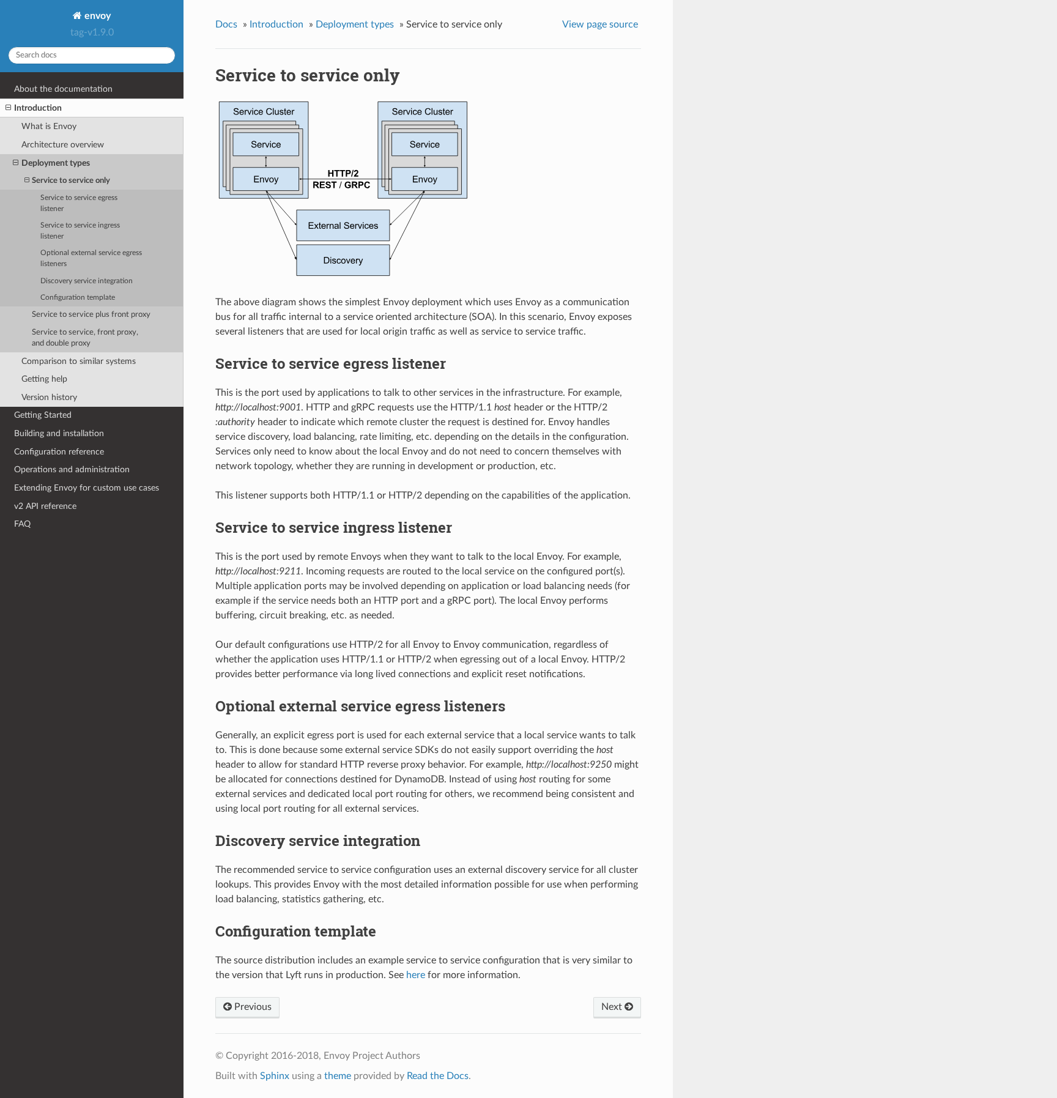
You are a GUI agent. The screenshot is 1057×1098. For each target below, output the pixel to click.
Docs (226, 24)
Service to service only (71, 181)
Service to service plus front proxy (91, 315)
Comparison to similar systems (78, 361)
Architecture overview (62, 144)
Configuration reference (59, 451)
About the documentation (63, 89)
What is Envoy (48, 126)
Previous (252, 1007)
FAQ (22, 524)
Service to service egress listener (78, 203)
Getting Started (43, 415)
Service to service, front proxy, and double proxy (85, 337)
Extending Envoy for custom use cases (86, 487)
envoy (96, 16)
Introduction (38, 108)
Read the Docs (438, 1076)
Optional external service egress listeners (91, 258)
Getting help (44, 379)
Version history (49, 397)
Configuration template (77, 297)
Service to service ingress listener (80, 231)
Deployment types (55, 163)
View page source (600, 24)
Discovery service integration (86, 281)
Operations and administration (72, 469)
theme (337, 1076)
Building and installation (59, 433)
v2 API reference (45, 506)
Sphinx (274, 1076)
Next (613, 1007)
